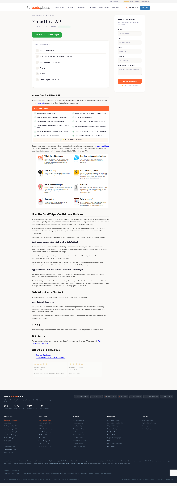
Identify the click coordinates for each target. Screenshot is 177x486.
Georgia (47, 473)
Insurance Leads (78, 423)
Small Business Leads (45, 432)
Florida (17, 473)
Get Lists (145, 8)
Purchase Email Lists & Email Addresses (50, 358)
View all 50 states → (106, 473)
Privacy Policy (126, 479)
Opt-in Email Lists (44, 444)
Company (121, 56)
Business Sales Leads (45, 420)
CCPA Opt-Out (160, 479)
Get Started (71, 74)
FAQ (108, 441)
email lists (41, 103)
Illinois (29, 473)
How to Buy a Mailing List (115, 423)
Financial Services (78, 429)
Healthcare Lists (78, 432)
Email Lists (70, 8)
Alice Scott (37, 27)
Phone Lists (42, 438)
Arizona (90, 473)
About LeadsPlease (147, 420)
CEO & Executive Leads (46, 429)
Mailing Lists (59, 8)
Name (120, 29)
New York (23, 473)
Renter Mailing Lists (10, 438)
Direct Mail (81, 8)
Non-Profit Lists (78, 438)
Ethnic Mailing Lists (10, 449)
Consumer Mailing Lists (11, 420)
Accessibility (169, 479)
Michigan (63, 473)
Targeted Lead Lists (45, 447)
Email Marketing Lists (45, 423)
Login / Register (114, 1)
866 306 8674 (133, 8)
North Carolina (55, 473)
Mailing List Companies (11, 444)
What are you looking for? (127, 65)
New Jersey (70, 473)
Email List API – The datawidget (47, 35)
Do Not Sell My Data (148, 479)
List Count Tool (111, 432)
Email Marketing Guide (114, 429)
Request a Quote (147, 429)
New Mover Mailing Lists (11, 435)
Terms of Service (136, 479)
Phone (120, 47)
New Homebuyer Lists (11, 429)
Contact (115, 8)
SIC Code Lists (43, 435)
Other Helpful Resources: (71, 80)
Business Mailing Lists (11, 426)
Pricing (71, 68)
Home (33, 15)
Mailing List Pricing (113, 420)
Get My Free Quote (130, 81)
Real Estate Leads (78, 420)
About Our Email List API (71, 51)
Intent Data (7, 423)
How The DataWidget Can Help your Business (71, 56)
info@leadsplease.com (73, 479)
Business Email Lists (43, 355)
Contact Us (145, 426)
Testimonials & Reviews (149, 423)
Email (120, 38)
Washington (84, 473)
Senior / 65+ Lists (9, 441)
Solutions (92, 8)
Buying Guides (103, 8)
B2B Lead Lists (43, 426)
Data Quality (111, 446)
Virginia (77, 473)
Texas (12, 473)
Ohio (42, 473)
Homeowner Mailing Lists (11, 432)
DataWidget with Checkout (71, 62)
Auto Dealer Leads (78, 426)
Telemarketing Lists (44, 441)
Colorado (96, 473)
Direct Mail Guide (112, 426)
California (7, 473)
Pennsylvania (36, 473)
